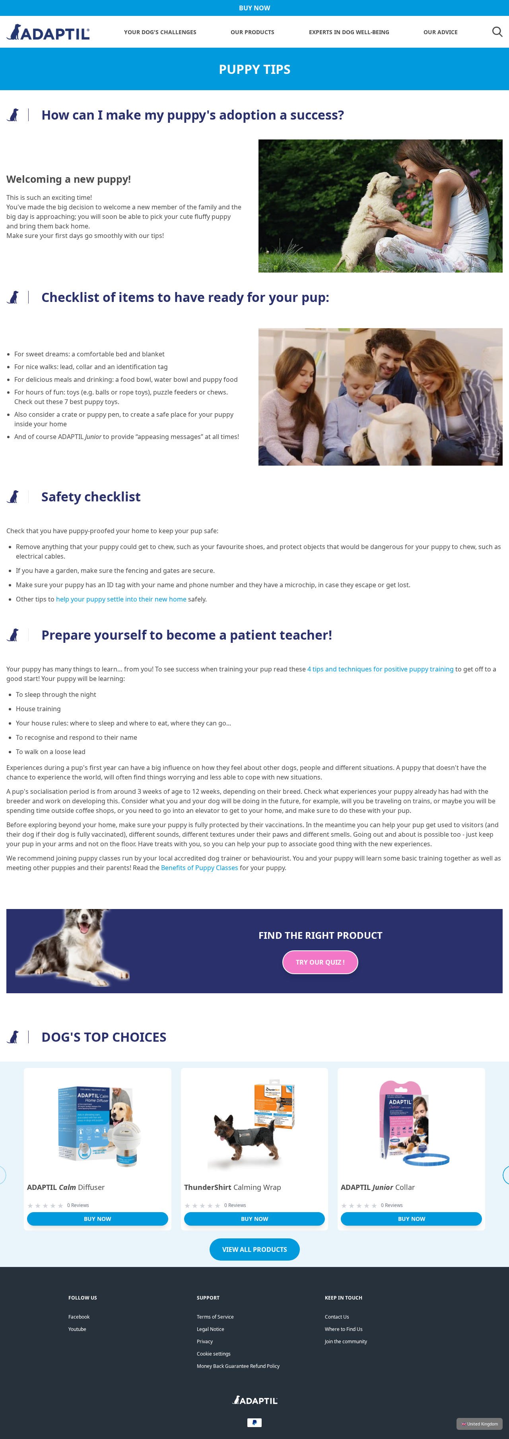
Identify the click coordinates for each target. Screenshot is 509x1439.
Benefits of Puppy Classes (199, 867)
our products (252, 32)
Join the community (346, 1341)
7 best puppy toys (91, 401)
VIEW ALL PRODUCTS (254, 1249)
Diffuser (66, 1187)
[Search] (497, 32)
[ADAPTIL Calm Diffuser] (97, 1124)
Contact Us (337, 1316)
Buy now (97, 1218)
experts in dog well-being (349, 32)
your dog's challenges (160, 32)
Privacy (205, 1341)
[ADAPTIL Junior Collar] (411, 1124)
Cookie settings (214, 1353)
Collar (378, 1187)
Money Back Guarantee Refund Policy (238, 1366)
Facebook (78, 1316)
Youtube (77, 1329)
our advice (441, 32)
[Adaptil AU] (254, 1402)
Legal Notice (210, 1329)
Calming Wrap (232, 1187)
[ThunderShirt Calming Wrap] (254, 1124)
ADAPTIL (79, 436)
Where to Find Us (344, 1329)
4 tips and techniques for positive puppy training (380, 669)
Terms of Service (215, 1316)
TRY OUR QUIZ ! (320, 962)
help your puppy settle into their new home (121, 599)
